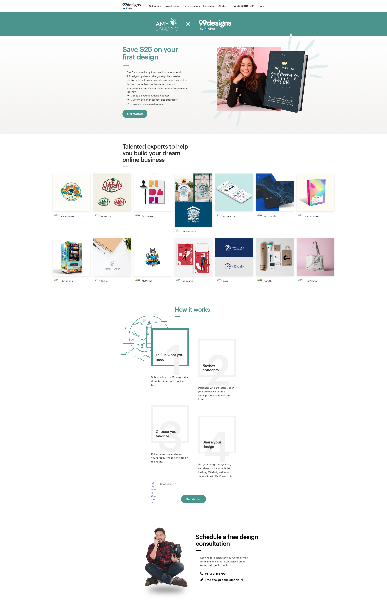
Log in (261, 6)
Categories (155, 6)
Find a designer (191, 6)
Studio (222, 6)
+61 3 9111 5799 (245, 6)
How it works (171, 6)
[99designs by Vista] (131, 6)
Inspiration (209, 6)
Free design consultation (222, 579)
